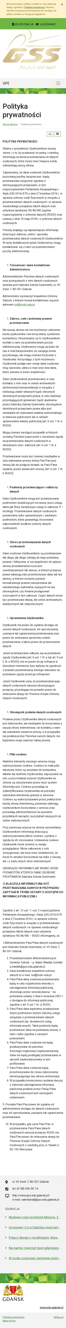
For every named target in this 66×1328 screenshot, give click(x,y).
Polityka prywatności (13, 1317)
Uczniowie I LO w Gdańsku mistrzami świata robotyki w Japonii (35, 1227)
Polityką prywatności (34, 7)
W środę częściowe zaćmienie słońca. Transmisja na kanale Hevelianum (35, 1258)
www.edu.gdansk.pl (51, 1307)
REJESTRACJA (24, 24)
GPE (6, 83)
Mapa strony (9, 1320)
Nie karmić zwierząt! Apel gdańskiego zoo (35, 1248)
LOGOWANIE (47, 24)
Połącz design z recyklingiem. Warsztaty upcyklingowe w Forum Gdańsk (35, 1237)
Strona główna (10, 124)
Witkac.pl (58, 1317)
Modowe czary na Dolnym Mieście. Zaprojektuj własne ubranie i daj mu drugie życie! (35, 1217)
